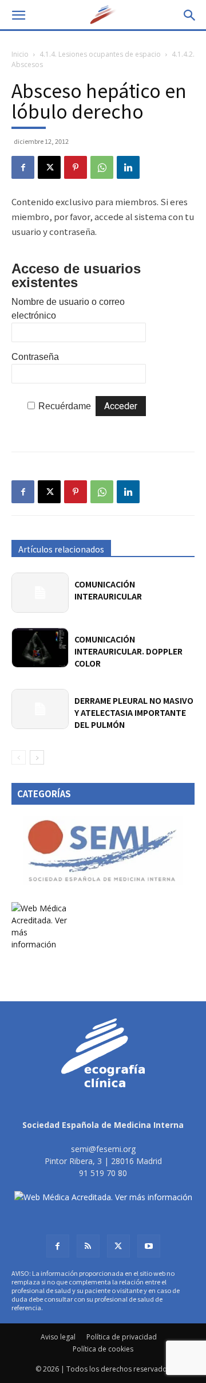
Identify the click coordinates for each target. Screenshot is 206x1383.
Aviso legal (58, 1337)
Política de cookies (103, 1349)
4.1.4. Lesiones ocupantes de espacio (100, 54)
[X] (49, 167)
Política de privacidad (121, 1337)
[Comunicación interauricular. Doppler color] (40, 647)
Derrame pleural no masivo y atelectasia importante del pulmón (133, 712)
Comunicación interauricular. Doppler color (128, 651)
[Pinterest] (75, 167)
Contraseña (35, 357)
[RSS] (88, 1246)
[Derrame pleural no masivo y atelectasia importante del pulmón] (40, 708)
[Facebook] (22, 167)
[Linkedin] (128, 167)
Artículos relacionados (61, 549)
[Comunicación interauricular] (40, 592)
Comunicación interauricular (108, 590)
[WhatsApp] (101, 167)
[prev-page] (18, 757)
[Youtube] (148, 1246)
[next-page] (37, 757)
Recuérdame (64, 406)
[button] (18, 15)
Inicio (20, 54)
